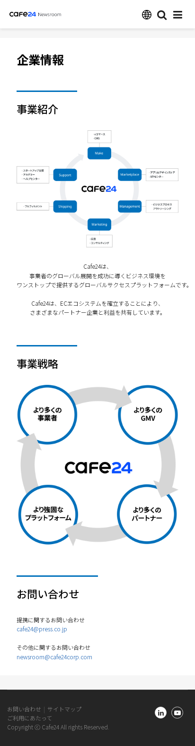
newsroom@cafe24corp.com (54, 657)
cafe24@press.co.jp (42, 629)
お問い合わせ (24, 709)
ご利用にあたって (29, 718)
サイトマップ (64, 709)
